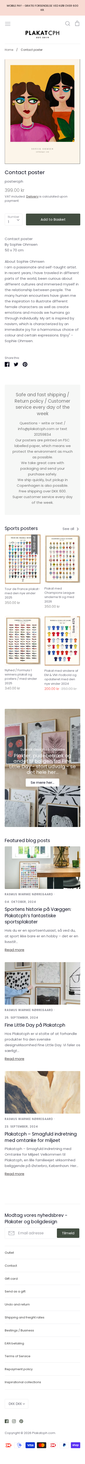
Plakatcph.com (43, 1433)
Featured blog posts (27, 840)
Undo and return (17, 1304)
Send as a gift (15, 1291)
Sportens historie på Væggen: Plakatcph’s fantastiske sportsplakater (38, 915)
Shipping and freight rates (24, 1317)
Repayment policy (19, 1369)
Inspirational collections (23, 1382)
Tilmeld (68, 1233)
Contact (11, 1265)
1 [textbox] (8, 221)
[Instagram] (12, 1420)
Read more (14, 949)
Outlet (9, 1252)
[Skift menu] (8, 23)
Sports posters (21, 528)
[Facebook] (4, 1420)
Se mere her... (42, 782)
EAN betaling (14, 1343)
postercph (14, 181)
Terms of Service (17, 1356)
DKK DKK (15, 1403)
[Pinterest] (19, 1420)
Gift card (11, 1278)
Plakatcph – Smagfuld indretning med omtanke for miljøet (41, 1137)
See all (69, 528)
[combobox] (13, 219)
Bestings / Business (19, 1330)
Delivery (32, 196)
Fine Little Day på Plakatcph (35, 1025)
